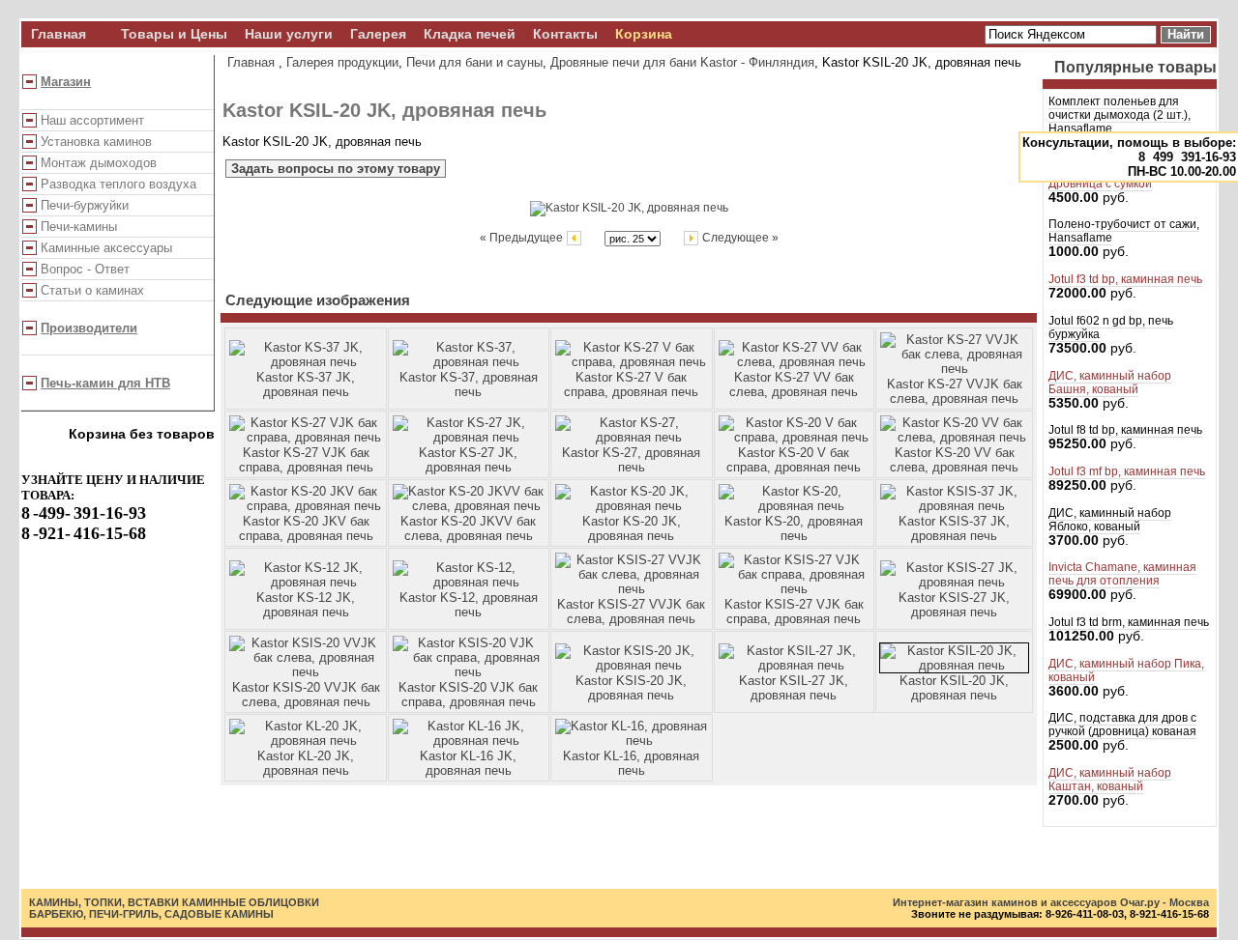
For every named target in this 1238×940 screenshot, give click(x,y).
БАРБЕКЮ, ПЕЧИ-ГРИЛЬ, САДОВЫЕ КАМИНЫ (151, 914)
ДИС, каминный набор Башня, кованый (1109, 382)
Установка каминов (96, 141)
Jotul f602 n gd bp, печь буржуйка (1110, 327)
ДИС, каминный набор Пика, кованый (1126, 670)
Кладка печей (470, 34)
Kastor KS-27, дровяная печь (631, 459)
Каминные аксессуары (106, 248)
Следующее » (739, 237)
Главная (58, 34)
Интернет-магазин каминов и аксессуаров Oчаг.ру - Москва (1051, 902)
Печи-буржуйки (85, 205)
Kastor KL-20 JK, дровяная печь (305, 763)
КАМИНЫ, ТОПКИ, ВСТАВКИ (104, 902)
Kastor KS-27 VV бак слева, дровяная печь (793, 384)
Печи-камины (79, 226)
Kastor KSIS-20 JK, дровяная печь (631, 687)
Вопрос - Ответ (85, 269)
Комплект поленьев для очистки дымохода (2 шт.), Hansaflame (1119, 115)
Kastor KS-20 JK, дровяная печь (631, 528)
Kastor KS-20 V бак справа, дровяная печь (793, 459)
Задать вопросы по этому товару (335, 168)
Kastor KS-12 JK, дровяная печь (305, 604)
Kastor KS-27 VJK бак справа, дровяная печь (306, 459)
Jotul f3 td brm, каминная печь (1128, 622)
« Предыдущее (523, 237)
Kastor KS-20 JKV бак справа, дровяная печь (306, 528)
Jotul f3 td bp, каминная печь (1125, 279)
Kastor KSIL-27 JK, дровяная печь (793, 687)
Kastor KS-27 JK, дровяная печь (468, 459)
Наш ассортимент (92, 120)
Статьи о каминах (92, 290)
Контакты (565, 34)
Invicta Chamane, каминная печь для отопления (1122, 573)
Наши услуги (289, 34)
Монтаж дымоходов (99, 163)
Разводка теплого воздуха (118, 184)
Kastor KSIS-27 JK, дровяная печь (954, 604)
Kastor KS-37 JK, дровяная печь (305, 384)
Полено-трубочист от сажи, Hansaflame (1123, 230)
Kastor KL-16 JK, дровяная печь (468, 763)
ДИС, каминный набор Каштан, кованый (1109, 779)
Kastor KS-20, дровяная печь (793, 528)
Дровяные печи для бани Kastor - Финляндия (682, 62)
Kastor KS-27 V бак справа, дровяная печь (631, 384)
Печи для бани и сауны (474, 62)
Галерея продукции (342, 62)
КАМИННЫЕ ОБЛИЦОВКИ (250, 902)
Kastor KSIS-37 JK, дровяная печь (954, 528)
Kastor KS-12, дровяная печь (468, 604)
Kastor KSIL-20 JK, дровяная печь (954, 687)
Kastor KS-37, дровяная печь (468, 384)
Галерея (378, 34)
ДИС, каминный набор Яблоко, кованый (1109, 519)
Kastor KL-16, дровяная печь (631, 763)
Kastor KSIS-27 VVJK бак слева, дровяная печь (631, 611)
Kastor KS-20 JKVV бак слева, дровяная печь (468, 528)
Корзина (643, 34)
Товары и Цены (174, 34)
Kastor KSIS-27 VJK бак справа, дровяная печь (794, 611)
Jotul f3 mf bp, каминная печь (1126, 471)
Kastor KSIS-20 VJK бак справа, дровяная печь (468, 694)
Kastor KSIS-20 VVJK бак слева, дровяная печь (306, 694)
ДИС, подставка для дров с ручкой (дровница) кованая (1122, 724)
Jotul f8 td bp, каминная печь (1125, 430)
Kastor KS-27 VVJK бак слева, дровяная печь (954, 391)
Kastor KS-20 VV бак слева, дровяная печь (954, 459)
